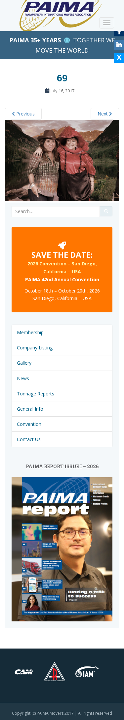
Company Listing (35, 347)
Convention (29, 424)
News (23, 378)
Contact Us (29, 439)
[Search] (106, 211)
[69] (62, 160)
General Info (30, 409)
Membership (30, 332)
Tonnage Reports (35, 393)
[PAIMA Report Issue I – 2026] (62, 549)
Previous (25, 114)
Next (103, 114)
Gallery (24, 363)
